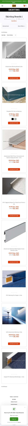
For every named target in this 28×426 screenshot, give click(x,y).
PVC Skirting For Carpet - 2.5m (14, 295)
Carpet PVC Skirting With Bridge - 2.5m (14, 377)
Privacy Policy (14, 401)
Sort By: (4, 35)
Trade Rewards (14, 404)
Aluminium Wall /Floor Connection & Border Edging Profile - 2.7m (14, 156)
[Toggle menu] (4, 6)
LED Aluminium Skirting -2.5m (14, 332)
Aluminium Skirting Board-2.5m (14, 66)
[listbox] (11, 35)
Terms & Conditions (14, 396)
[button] (14, 26)
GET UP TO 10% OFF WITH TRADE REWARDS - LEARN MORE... (14, 2)
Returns (14, 399)
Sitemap (14, 424)
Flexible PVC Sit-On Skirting (14, 111)
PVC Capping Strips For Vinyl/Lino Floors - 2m (14, 203)
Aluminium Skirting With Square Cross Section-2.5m (14, 249)
